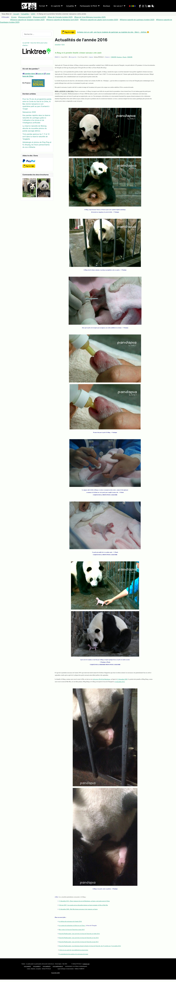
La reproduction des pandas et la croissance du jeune (73, 954)
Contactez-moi (85, 964)
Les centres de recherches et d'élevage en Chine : (72, 925)
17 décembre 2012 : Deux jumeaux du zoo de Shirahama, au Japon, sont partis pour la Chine (84, 901)
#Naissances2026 (24, 17)
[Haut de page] (173, 979)
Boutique (106, 6)
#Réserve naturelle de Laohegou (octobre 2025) (137, 20)
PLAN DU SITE (55, 973)
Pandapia (119, 57)
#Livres (13, 17)
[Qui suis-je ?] (124, 6)
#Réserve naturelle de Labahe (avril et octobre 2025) (99, 20)
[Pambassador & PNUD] (98, 6)
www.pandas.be (46, 966)
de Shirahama (101, 679)
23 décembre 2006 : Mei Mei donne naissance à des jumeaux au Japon (78, 909)
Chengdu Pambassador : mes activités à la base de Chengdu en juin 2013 (79, 938)
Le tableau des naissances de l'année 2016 (70, 921)
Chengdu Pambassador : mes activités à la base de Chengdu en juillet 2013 (79, 933)
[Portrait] (46, 6)
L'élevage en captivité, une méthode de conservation (73, 950)
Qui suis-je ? (118, 6)
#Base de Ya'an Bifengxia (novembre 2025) (90, 17)
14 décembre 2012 (120, 681)
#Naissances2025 (39, 17)
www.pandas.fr (37, 966)
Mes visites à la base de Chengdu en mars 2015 (72, 929)
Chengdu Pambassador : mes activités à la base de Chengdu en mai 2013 (78, 942)
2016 (63, 44)
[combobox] (37, 34)
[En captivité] (61, 6)
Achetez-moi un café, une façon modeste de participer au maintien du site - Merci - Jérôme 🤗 (113, 32)
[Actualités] (75, 6)
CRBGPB (113, 57)
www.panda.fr (27, 966)
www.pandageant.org (58, 966)
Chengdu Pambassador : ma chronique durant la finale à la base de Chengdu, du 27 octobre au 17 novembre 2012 (90, 946)
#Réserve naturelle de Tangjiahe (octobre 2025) (27, 20)
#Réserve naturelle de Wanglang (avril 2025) (62, 20)
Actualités (70, 6)
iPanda (124, 57)
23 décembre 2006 (122, 679)
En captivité (55, 6)
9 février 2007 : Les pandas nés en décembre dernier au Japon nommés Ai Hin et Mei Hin (83, 905)
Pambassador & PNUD (88, 6)
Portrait (42, 6)
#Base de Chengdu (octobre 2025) (60, 17)
